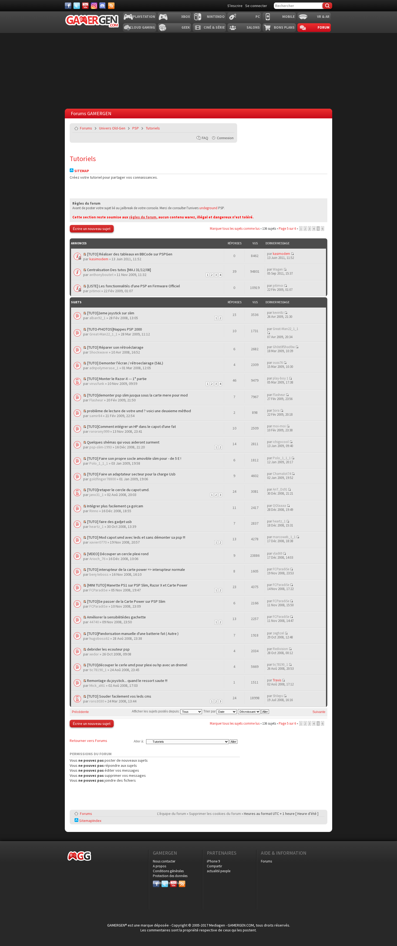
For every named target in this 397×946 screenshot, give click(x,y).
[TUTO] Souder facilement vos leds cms (119, 696)
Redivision (280, 649)
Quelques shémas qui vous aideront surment (123, 442)
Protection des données (170, 876)
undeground (208, 208)
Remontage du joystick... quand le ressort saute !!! (127, 680)
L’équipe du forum (171, 813)
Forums (86, 128)
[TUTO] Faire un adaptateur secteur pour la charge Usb (131, 474)
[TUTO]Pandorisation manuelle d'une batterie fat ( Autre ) (133, 633)
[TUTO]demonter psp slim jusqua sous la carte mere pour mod (137, 395)
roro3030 (96, 701)
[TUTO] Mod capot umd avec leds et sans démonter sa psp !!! (136, 537)
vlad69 (277, 553)
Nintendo (216, 16)
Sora (276, 410)
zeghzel (278, 633)
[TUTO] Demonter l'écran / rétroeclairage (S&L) (125, 363)
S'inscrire (235, 5)
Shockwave (98, 352)
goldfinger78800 (102, 479)
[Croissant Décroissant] (254, 711)
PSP (135, 128)
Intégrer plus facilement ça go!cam (115, 506)
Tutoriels (153, 128)
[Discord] (102, 5)
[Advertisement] (198, 69)
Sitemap (81, 171)
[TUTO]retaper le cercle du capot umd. (118, 489)
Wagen (278, 269)
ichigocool (281, 441)
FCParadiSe (281, 569)
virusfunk (96, 383)
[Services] (111, 5)
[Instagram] (94, 5)
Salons (253, 27)
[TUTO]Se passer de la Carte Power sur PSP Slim (126, 601)
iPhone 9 (213, 861)
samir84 (95, 415)
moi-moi (279, 426)
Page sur (287, 228)
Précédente (80, 712)
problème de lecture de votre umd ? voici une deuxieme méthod (139, 410)
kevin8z (278, 312)
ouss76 (278, 362)
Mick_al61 (97, 685)
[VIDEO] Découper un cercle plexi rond (118, 553)
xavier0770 (98, 542)
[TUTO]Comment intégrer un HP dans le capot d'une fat (131, 426)
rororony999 (99, 431)
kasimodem (98, 259)
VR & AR (323, 16)
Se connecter (256, 5)
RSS (181, 883)
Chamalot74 (282, 473)
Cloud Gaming (142, 27)
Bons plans (284, 27)
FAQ (205, 137)
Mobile (288, 16)
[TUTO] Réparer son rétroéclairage (115, 347)
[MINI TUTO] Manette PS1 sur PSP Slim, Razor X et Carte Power (137, 585)
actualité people (218, 871)
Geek (185, 27)
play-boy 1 (280, 378)
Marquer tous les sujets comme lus (235, 228)
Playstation (144, 16)
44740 (94, 621)
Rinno (93, 510)
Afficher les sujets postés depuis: (156, 711)
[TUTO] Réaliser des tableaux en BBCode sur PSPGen (129, 254)
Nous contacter (164, 861)
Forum (323, 27)
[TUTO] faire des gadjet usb (109, 521)
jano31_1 (96, 494)
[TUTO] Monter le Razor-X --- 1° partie (117, 378)
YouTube (173, 883)
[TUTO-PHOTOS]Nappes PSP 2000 (114, 329)
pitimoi (94, 290)
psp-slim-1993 (100, 447)
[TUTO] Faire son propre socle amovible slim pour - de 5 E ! (134, 458)
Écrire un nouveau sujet (91, 228)
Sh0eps (278, 696)
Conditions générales (168, 871)
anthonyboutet (101, 274)
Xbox (185, 16)
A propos (159, 866)
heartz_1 (96, 526)
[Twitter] (76, 5)
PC (257, 16)
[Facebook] (68, 5)
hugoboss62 (99, 638)
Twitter (165, 883)
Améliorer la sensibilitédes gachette (116, 617)
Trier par (210, 711)
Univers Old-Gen (112, 128)
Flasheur (96, 400)
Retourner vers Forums (88, 740)
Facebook (156, 883)
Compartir (214, 866)
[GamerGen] (92, 21)
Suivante (318, 712)
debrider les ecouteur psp (108, 649)
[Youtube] (85, 5)
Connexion (225, 137)
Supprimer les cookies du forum (215, 813)
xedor (94, 654)
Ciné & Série (214, 27)
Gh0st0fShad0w (284, 347)
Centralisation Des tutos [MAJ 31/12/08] (119, 269)
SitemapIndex (89, 820)
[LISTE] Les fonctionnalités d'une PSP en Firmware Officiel (133, 286)
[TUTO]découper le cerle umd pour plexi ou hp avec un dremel (137, 664)
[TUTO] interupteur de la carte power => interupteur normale (136, 569)
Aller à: (139, 741)
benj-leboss (99, 574)
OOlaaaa (279, 505)
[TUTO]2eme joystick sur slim (110, 313)
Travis (277, 680)
